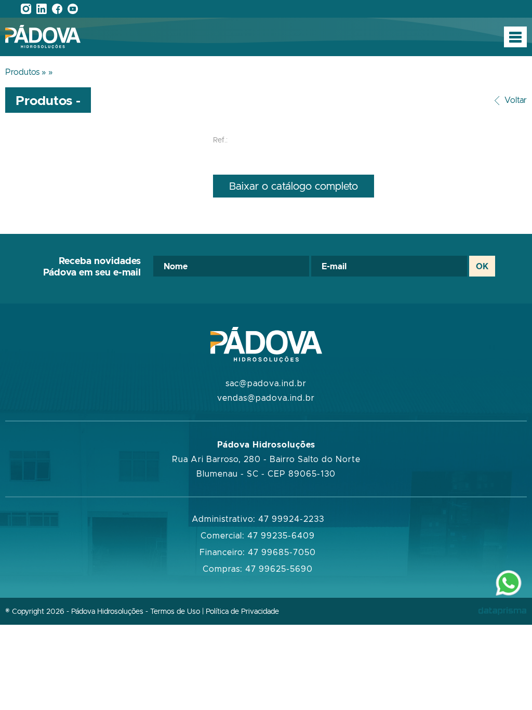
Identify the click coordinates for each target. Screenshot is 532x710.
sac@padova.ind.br (266, 383)
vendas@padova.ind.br (266, 397)
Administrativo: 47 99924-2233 (258, 518)
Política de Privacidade (242, 611)
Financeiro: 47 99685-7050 (258, 552)
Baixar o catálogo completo (293, 186)
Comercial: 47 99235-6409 (258, 535)
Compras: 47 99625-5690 (258, 568)
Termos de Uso (175, 611)
